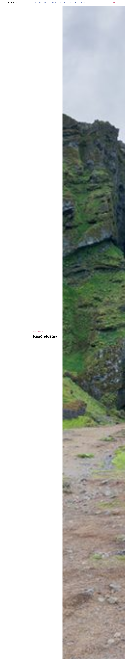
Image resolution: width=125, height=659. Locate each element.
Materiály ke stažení (57, 3)
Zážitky (40, 3)
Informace (47, 3)
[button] (25, 3)
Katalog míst (24, 3)
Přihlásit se (84, 3)
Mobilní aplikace (68, 3)
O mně (77, 3)
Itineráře (34, 3)
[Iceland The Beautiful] (12, 3)
